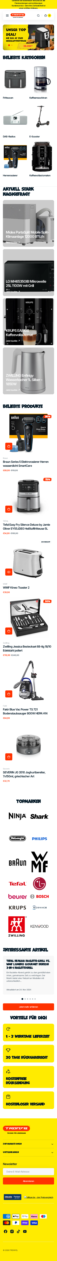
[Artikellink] (28, 975)
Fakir (5, 706)
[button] (7, 15)
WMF (5, 584)
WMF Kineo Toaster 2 (16, 587)
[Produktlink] (28, 442)
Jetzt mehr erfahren (28, 1007)
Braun (5, 458)
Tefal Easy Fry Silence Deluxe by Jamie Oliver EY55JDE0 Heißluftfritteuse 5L (26, 526)
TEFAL (5, 521)
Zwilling (6, 643)
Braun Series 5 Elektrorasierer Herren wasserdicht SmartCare (26, 463)
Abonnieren (28, 1181)
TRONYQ (13, 1250)
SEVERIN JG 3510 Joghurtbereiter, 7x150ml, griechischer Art (24, 774)
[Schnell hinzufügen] (8, 446)
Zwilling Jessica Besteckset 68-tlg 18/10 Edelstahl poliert (27, 648)
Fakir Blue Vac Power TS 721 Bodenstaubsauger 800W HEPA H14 (25, 711)
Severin (6, 769)
